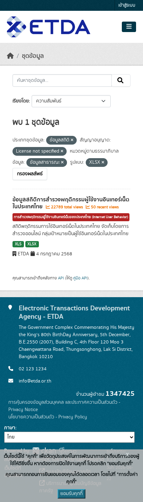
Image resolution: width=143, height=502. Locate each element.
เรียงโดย (20, 101)
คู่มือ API (80, 278)
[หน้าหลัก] (10, 56)
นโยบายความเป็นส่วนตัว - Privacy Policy (47, 417)
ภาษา (9, 427)
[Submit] (121, 80)
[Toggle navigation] (129, 27)
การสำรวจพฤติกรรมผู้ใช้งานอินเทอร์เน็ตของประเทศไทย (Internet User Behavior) (71, 217)
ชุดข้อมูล (33, 56)
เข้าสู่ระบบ (126, 5)
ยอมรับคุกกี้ (71, 493)
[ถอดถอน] (72, 140)
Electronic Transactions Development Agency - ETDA (74, 312)
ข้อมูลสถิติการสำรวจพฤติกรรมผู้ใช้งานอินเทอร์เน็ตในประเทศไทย (70, 203)
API (61, 278)
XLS (18, 244)
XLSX (31, 244)
